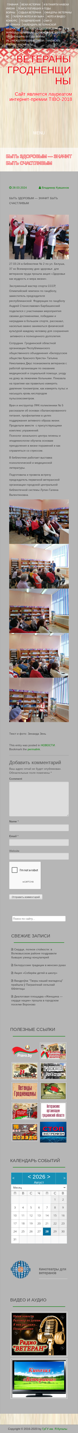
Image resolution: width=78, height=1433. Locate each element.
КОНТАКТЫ (26, 44)
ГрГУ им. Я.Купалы (54, 1428)
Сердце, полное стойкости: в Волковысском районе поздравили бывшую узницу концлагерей (34, 953)
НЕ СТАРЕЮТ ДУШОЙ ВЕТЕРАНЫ (42, 28)
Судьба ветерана (29, 12)
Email (13, 836)
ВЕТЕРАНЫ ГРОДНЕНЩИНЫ (39, 70)
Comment (15, 778)
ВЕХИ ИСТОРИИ (30, 4)
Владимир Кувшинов (55, 187)
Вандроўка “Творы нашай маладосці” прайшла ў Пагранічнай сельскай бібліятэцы (37, 984)
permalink (34, 749)
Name (13, 821)
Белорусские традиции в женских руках (40, 965)
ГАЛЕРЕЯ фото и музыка (28, 16)
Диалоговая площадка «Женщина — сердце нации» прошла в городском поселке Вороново (37, 1000)
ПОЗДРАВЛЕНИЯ (30, 20)
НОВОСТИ (48, 745)
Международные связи (28, 40)
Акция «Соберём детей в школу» (35, 972)
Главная (12, 4)
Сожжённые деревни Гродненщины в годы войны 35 (36, 36)
